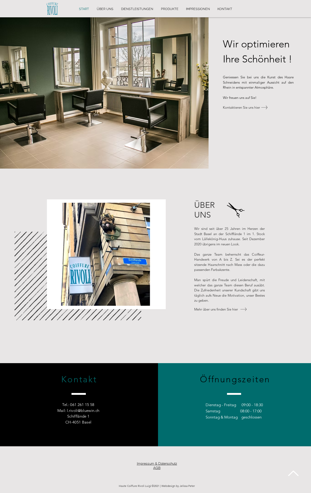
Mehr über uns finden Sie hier (216, 309)
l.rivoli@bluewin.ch (83, 410)
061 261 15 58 (82, 404)
